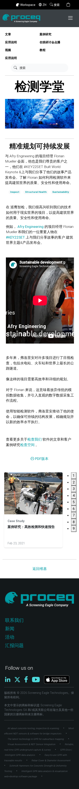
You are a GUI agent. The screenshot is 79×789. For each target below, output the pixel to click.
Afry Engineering (30, 226)
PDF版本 (41, 459)
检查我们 (34, 439)
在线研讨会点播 (50, 42)
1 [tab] (74, 475)
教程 (43, 50)
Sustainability (60, 191)
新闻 (9, 628)
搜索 (57, 5)
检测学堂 (39, 86)
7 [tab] (74, 515)
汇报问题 (14, 645)
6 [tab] (74, 509)
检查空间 (27, 445)
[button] (68, 5)
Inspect (14, 191)
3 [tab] (74, 489)
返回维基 (39, 569)
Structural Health (36, 191)
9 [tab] (74, 528)
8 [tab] (74, 522)
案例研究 (45, 34)
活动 (9, 637)
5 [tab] (74, 502)
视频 (8, 50)
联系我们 (14, 620)
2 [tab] (74, 482)
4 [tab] (74, 495)
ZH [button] (44, 5)
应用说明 (11, 42)
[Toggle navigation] (70, 18)
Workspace (27, 5)
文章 (8, 34)
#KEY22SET (16, 237)
